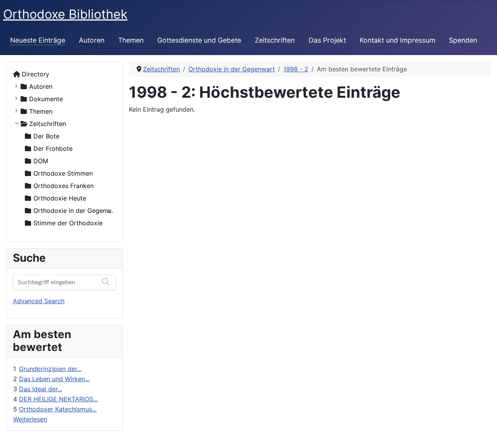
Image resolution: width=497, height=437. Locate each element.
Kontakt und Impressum (397, 40)
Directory (35, 74)
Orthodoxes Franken (63, 186)
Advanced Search (38, 301)
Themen (131, 40)
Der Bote (46, 136)
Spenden (463, 40)
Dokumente (46, 99)
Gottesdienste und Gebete (199, 40)
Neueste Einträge (37, 40)
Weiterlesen (30, 419)
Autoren (91, 40)
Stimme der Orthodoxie (68, 223)
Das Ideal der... (40, 389)
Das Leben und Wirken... (54, 379)
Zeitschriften (275, 40)
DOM (40, 161)
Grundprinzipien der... (50, 369)
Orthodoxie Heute (59, 198)
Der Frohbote (53, 148)
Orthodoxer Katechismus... (58, 409)
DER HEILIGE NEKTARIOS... (58, 399)
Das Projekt (327, 40)
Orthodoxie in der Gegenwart (76, 210)
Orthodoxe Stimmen (63, 173)
